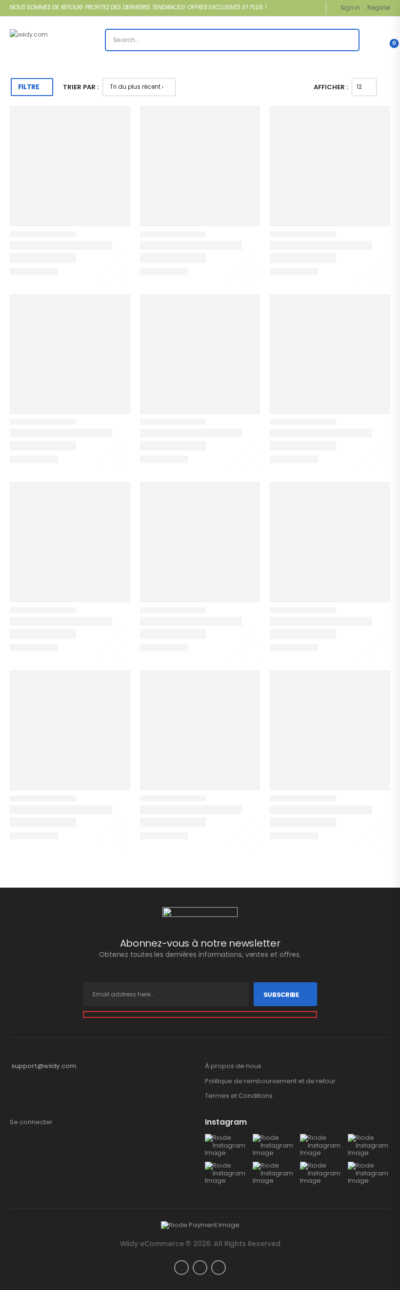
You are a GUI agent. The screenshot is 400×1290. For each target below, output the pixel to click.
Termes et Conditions (239, 1096)
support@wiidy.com (43, 1066)
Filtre (29, 87)
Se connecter (31, 1122)
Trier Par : (81, 87)
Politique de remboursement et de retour (270, 1081)
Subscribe (281, 994)
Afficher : (331, 87)
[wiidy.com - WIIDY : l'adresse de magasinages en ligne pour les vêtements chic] (47, 40)
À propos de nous (233, 1066)
